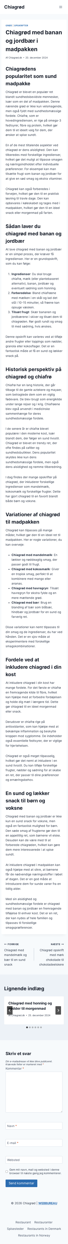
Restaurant (23, 1222)
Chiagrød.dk (15, 57)
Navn (12, 1126)
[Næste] (58, 1010)
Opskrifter (21, 25)
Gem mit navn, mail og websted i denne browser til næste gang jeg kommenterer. (35, 1171)
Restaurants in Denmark (44, 1229)
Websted (13, 1160)
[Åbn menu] (60, 7)
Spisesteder (15, 1229)
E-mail (12, 1143)
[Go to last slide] (10, 1010)
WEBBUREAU (47, 1203)
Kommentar (15, 1068)
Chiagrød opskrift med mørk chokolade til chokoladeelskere (51, 954)
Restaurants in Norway (34, 1235)
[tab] (27, 1027)
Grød (9, 25)
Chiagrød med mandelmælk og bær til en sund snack (15, 954)
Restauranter (43, 1222)
